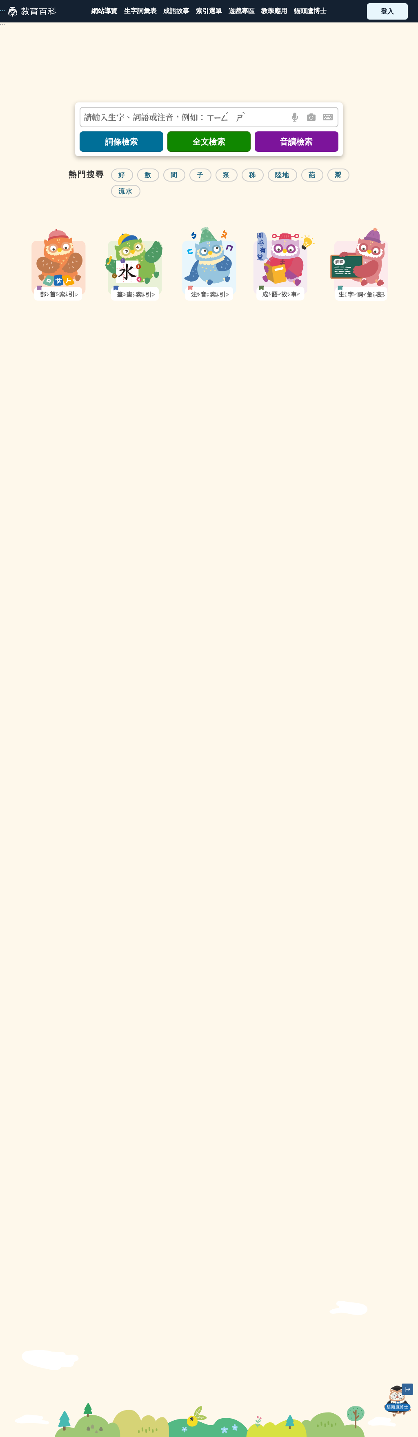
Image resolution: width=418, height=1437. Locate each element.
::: (3, 11)
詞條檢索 (121, 141)
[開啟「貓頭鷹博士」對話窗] (397, 1401)
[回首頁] (32, 11)
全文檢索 (209, 141)
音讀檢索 (296, 141)
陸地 (282, 174)
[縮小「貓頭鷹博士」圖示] (407, 1389)
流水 (125, 191)
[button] (209, 11)
